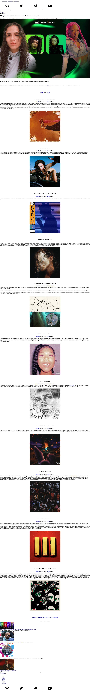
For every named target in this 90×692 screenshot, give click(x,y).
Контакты (3, 682)
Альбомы (9, 1)
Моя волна (49, 85)
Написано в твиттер (3, 657)
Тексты (6, 1)
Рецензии (3, 678)
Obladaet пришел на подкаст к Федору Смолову (8, 670)
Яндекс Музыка (43, 383)
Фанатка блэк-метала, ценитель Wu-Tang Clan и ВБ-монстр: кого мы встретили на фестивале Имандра (18, 629)
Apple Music (38, 101)
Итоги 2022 (2, 12)
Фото (3, 676)
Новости (3, 1)
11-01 (48, 92)
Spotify (48, 101)
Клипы (12, 1)
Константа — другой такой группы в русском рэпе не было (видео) (45, 617)
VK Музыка (52, 383)
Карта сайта (4, 683)
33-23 (41, 92)
